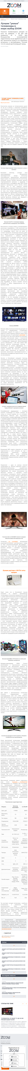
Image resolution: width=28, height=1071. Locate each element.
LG (7, 359)
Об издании (3, 1040)
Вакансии (3, 1042)
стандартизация (17, 126)
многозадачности (5, 695)
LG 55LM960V (12, 541)
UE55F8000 (22, 335)
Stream (2, 424)
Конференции (17, 0)
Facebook (9, 440)
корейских (24, 610)
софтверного (19, 345)
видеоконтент (14, 411)
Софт (23, 13)
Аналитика (10, 0)
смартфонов (15, 766)
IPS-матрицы (22, 544)
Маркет (22, 0)
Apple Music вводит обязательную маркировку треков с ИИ (11, 993)
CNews (5, 0)
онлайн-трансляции (15, 417)
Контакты (8, 1042)
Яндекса (25, 435)
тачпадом (3, 762)
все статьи (24, 942)
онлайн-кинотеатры (22, 681)
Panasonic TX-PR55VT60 (19, 782)
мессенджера (14, 444)
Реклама (9, 1040)
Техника (5, 13)
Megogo (15, 683)
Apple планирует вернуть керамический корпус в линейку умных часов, (12, 983)
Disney (23, 880)
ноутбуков (22, 455)
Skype (15, 887)
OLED (21, 598)
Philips (20, 123)
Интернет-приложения (7, 663)
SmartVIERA (9, 658)
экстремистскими (6, 928)
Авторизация (15, 748)
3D (23, 426)
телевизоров (17, 136)
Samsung (22, 221)
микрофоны (4, 295)
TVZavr (7, 426)
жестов (20, 292)
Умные (25, 605)
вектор (8, 910)
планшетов (24, 766)
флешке (25, 260)
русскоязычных (23, 421)
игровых (13, 772)
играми (24, 274)
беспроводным (5, 455)
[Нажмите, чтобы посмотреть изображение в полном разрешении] (14, 164)
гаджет (15, 771)
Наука (14, 13)
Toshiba (19, 121)
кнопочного (19, 765)
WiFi (14, 864)
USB (3, 861)
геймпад (21, 771)
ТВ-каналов (24, 417)
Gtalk (17, 890)
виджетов (22, 181)
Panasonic (24, 596)
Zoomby (21, 683)
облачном (19, 381)
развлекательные (11, 274)
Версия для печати (5, 102)
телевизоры (7, 231)
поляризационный (6, 552)
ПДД (22, 278)
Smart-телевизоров (22, 706)
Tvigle (15, 424)
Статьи (7, 18)
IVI (26, 423)
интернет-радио (6, 418)
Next (14, 972)
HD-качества (8, 798)
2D (13, 560)
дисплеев (11, 601)
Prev (14, 945)
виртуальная (23, 437)
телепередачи (17, 689)
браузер (25, 708)
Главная (2, 18)
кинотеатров (8, 423)
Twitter (15, 440)
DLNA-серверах (5, 238)
